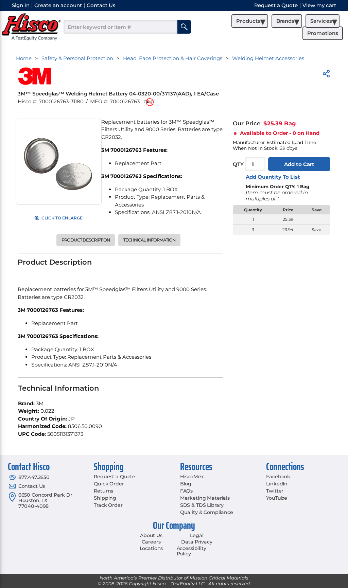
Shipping (105, 498)
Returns (103, 491)
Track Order (108, 505)
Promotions (322, 33)
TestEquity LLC (188, 583)
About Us (151, 535)
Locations (151, 548)
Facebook (278, 476)
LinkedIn (277, 483)
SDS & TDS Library (202, 505)
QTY (238, 164)
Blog (185, 483)
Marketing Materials (205, 498)
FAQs (186, 491)
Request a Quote (114, 476)
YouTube (276, 498)
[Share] (326, 75)
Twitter (274, 491)
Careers (151, 542)
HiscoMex (192, 476)
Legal (196, 535)
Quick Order (109, 483)
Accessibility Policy (191, 551)
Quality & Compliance (206, 512)
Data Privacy (196, 542)
